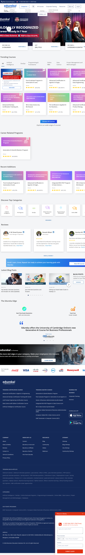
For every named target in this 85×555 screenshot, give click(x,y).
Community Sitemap (68, 451)
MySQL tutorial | (14, 480)
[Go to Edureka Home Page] (10, 6)
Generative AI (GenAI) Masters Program (47, 393)
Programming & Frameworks (61, 212)
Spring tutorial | (25, 475)
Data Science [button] (59, 64)
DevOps (42, 11)
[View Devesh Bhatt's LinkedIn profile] (53, 232)
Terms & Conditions (8, 454)
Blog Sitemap (66, 444)
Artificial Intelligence (13, 11)
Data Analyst (45, 234)
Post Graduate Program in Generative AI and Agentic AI (51, 397)
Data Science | (67, 495)
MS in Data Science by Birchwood (45, 407)
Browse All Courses (48, 121)
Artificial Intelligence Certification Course (14, 407)
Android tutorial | (39, 478)
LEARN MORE (48, 360)
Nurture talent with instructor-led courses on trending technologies (19, 356)
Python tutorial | (39, 480)
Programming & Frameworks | (46, 495)
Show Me (78, 282)
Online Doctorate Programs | (29, 495)
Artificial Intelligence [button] (10, 64)
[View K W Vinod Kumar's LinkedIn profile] (23, 232)
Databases (25, 498)
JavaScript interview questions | (12, 475)
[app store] (75, 416)
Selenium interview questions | (22, 473)
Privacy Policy (6, 458)
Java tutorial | (35, 473)
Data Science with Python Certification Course (15, 403)
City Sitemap (65, 448)
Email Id (59, 542)
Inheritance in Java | (51, 475)
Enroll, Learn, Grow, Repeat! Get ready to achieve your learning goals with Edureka (33, 263)
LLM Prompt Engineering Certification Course (15, 400)
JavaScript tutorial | (50, 478)
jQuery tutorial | (60, 478)
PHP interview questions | (37, 475)
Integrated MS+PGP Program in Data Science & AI (49, 403)
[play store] (75, 424)
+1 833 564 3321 (24, 1)
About (4, 441)
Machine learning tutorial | (27, 480)
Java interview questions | (55, 473)
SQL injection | (7, 483)
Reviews (5, 448)
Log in (78, 6)
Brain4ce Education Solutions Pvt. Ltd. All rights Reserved (23, 543)
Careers (25, 441)
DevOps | (18, 495)
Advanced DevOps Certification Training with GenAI (17, 397)
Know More (21, 46)
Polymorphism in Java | (63, 475)
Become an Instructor (29, 444)
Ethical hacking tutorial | (66, 480)
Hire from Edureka (28, 454)
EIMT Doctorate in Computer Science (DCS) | (15, 510)
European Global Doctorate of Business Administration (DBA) (51, 410)
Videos (44, 448)
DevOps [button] (23, 63)
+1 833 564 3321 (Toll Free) (72, 523)
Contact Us (6, 451)
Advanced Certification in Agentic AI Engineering (16, 393)
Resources (62, 6)
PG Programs (20, 212)
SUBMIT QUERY (70, 551)
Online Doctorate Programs (53, 11)
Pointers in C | (19, 478)
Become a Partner (27, 451)
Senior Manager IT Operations (16, 234)
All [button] (3, 63)
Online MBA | (59, 495)
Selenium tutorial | (8, 473)
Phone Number (61, 535)
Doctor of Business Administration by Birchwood (49, 400)
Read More (20, 245)
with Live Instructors (24, 314)
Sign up (71, 6)
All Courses (40, 6)
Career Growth (73, 314)
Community (45, 444)
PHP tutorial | (67, 473)
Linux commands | (28, 478)
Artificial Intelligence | (9, 495)
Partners (71, 399)
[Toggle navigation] (79, 11)
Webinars (45, 451)
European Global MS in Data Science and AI (48, 415)
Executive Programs (28, 11)
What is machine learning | (52, 480)
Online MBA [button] (49, 64)
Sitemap (64, 441)
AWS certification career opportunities (21, 483)
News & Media (7, 444)
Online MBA (69, 11)
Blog (43, 441)
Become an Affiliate (28, 448)
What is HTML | (43, 473)
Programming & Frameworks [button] (33, 64)
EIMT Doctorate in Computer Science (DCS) (47, 418)
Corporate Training (51, 6)
